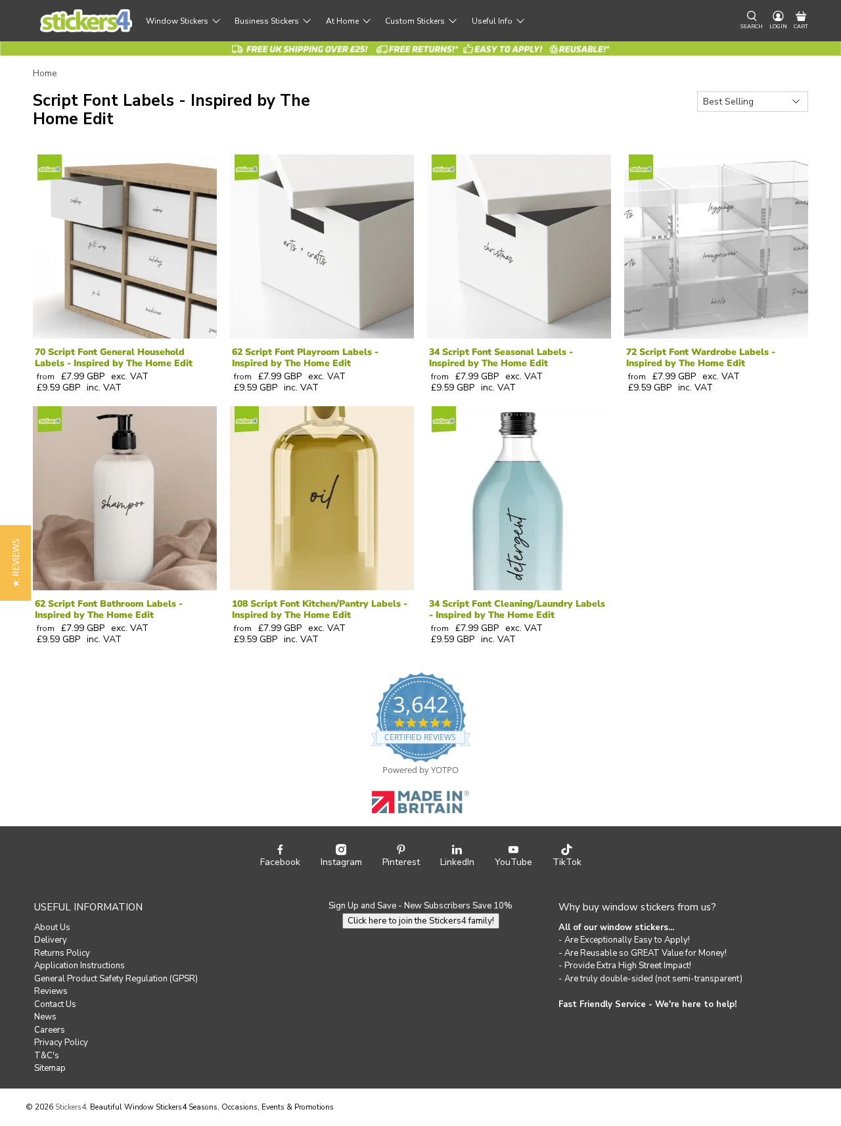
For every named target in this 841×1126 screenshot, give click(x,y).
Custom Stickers (415, 21)
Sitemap (50, 1068)
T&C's (46, 1056)
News (45, 1017)
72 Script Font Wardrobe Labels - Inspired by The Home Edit (700, 357)
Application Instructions (79, 966)
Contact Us (55, 1004)
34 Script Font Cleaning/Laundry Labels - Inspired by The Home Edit (517, 609)
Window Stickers (177, 21)
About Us (52, 927)
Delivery (50, 940)
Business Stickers (267, 21)
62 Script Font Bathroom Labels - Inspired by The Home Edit (109, 609)
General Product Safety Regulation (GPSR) (116, 979)
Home (45, 73)
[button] (15, 563)
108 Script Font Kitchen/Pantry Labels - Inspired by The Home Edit (319, 609)
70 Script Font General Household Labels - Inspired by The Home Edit (114, 357)
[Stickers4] (86, 20)
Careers (49, 1030)
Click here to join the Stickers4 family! (421, 921)
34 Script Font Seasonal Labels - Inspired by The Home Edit (501, 357)
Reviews (51, 991)
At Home (342, 21)
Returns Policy (62, 953)
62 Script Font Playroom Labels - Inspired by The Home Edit (305, 357)
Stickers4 (70, 1107)
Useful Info (492, 21)
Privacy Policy (61, 1042)
